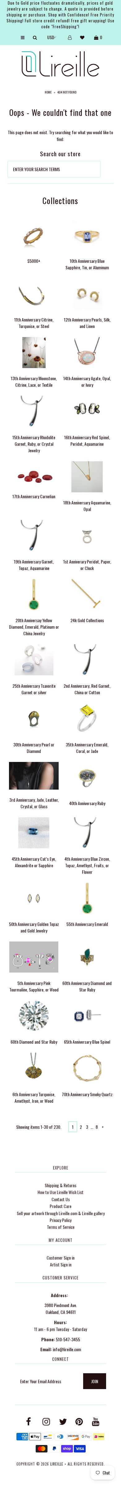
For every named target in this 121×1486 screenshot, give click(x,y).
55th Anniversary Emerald (87, 924)
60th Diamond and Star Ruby (34, 1041)
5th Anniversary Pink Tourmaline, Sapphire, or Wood (34, 986)
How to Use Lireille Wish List (60, 1192)
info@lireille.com (67, 1349)
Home (48, 92)
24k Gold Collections (87, 620)
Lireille (56, 1463)
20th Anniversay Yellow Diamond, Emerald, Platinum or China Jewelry (34, 626)
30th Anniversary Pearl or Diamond (33, 747)
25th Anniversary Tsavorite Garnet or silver (34, 688)
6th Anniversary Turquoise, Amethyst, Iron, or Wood (33, 1097)
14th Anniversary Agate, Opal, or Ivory (87, 381)
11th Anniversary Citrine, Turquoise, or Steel (33, 322)
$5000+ (33, 261)
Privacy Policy (60, 1220)
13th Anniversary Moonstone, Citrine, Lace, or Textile (34, 381)
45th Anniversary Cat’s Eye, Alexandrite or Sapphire (34, 861)
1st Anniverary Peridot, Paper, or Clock (87, 564)
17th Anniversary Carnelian (33, 496)
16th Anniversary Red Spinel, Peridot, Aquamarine (87, 440)
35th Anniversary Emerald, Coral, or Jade (87, 747)
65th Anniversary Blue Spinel (87, 1041)
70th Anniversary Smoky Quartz (87, 1094)
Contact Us (61, 1199)
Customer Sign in (60, 1257)
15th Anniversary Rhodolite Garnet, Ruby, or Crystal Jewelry (33, 444)
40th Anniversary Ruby (87, 803)
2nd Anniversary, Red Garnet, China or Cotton (87, 688)
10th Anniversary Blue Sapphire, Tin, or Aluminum (87, 264)
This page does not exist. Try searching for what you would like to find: (60, 135)
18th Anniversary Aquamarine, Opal (87, 505)
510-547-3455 (68, 1339)
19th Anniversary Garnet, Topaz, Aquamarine (34, 564)
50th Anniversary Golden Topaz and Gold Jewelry (34, 927)
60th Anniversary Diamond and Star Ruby (87, 986)
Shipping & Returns (60, 1185)
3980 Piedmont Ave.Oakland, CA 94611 (60, 1308)
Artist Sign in (60, 1264)
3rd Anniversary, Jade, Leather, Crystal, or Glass (34, 802)
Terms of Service (60, 1227)
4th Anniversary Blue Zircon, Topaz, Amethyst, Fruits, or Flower (87, 865)
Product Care (60, 1206)
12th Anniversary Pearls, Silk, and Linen (87, 322)
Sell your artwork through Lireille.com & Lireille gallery (61, 1213)
